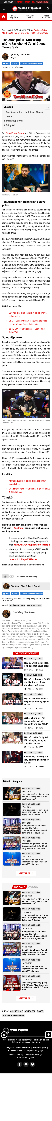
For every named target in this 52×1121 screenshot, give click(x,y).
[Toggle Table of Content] (46, 107)
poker (40, 1011)
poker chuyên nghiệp (13, 1015)
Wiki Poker (18, 528)
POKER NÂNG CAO (46, 17)
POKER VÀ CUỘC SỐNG (22, 30)
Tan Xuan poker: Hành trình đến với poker (24, 114)
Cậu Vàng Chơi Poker (20, 54)
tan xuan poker (34, 605)
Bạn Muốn (26, 2)
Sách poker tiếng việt (33, 1050)
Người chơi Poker (17, 605)
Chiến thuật (16, 1011)
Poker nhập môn (23, 1048)
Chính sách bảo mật (33, 1054)
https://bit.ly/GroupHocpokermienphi (32, 544)
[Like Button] (5, 576)
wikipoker (30, 1011)
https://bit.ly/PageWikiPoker (23, 559)
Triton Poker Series (15, 133)
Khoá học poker (15, 1050)
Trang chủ (6, 30)
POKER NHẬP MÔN (13, 17)
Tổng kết (10, 125)
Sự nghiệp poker (14, 120)
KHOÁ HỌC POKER (30, 17)
